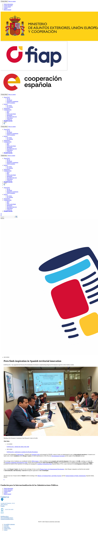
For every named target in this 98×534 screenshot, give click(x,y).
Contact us (9, 119)
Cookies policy (7, 528)
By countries (10, 107)
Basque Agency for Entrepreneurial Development (52, 469)
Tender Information (8, 4)
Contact (5, 8)
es (1, 215)
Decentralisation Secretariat (58, 456)
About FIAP (7, 97)
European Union (36, 454)
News (8, 111)
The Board (9, 100)
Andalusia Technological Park (44, 464)
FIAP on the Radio (11, 114)
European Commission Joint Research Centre (16, 462)
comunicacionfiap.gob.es (7, 519)
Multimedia (9, 115)
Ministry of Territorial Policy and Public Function (49, 475)
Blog (8, 112)
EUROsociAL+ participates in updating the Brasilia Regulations (22, 452)
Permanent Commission (12, 101)
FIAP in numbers (11, 102)
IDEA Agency (35, 461)
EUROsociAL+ (20, 454)
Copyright (6, 525)
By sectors (9, 105)
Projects (6, 104)
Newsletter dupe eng (12, 116)
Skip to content (12, 1)
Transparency (7, 108)
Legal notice (7, 527)
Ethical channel (7, 9)
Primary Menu (4, 1)
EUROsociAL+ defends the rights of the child (18, 446)
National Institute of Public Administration (75, 475)
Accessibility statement (9, 524)
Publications (10, 118)
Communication (7, 109)
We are (8, 98)
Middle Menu (4, 155)
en (1, 213)
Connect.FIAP (7, 7)
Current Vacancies (8, 5)
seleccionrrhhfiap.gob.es (7, 517)
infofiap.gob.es (4, 516)
